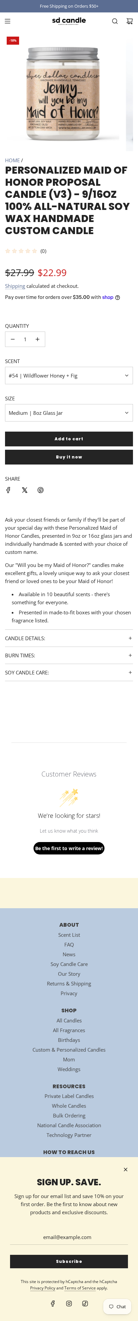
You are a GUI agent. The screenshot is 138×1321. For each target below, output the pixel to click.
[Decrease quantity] (12, 339)
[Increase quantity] (37, 339)
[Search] (115, 21)
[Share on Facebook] (8, 491)
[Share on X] (24, 491)
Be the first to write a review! (69, 848)
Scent (12, 361)
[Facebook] (53, 1303)
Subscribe (69, 1261)
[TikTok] (85, 1303)
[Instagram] (69, 1303)
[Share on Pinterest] (40, 491)
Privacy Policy (42, 1288)
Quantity (17, 325)
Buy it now (69, 457)
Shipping (15, 285)
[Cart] (129, 21)
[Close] (125, 1169)
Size (10, 398)
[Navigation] (7, 21)
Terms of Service (80, 1288)
